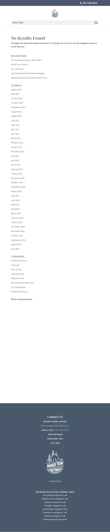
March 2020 (16, 213)
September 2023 (18, 107)
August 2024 (16, 89)
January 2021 (16, 173)
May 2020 (15, 204)
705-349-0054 (89, 3)
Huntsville (15, 265)
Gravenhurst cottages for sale (55, 512)
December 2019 (17, 226)
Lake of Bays (16, 269)
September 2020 (18, 187)
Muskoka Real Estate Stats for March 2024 (29, 77)
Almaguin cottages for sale (55, 505)
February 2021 (17, 169)
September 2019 (18, 240)
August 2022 (16, 116)
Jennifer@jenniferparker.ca (55, 425)
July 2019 (15, 249)
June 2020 (15, 200)
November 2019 (17, 231)
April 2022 (15, 134)
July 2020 (15, 195)
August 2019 (16, 244)
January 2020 (16, 222)
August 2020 (16, 191)
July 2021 (15, 156)
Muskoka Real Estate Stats (22, 282)
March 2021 (16, 164)
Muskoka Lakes (17, 278)
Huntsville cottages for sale (55, 502)
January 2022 (16, 147)
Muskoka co (49, 516)
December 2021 (17, 151)
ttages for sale (60, 516)
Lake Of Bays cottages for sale (55, 495)
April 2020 (15, 209)
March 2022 (16, 138)
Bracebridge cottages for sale (55, 509)
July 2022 (15, 120)
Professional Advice (19, 291)
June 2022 (15, 125)
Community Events (19, 260)
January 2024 (16, 98)
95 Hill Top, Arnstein (19, 64)
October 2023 (17, 102)
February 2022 (17, 142)
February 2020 (17, 218)
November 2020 (17, 178)
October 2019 (17, 235)
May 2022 (15, 129)
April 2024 (15, 94)
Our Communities (18, 287)
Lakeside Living (17, 274)
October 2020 (17, 182)
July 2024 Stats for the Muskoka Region (28, 73)
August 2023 (16, 111)
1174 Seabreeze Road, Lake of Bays (26, 60)
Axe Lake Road (17, 69)
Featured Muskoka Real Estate (55, 519)
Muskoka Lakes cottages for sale (55, 499)
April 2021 (15, 160)
